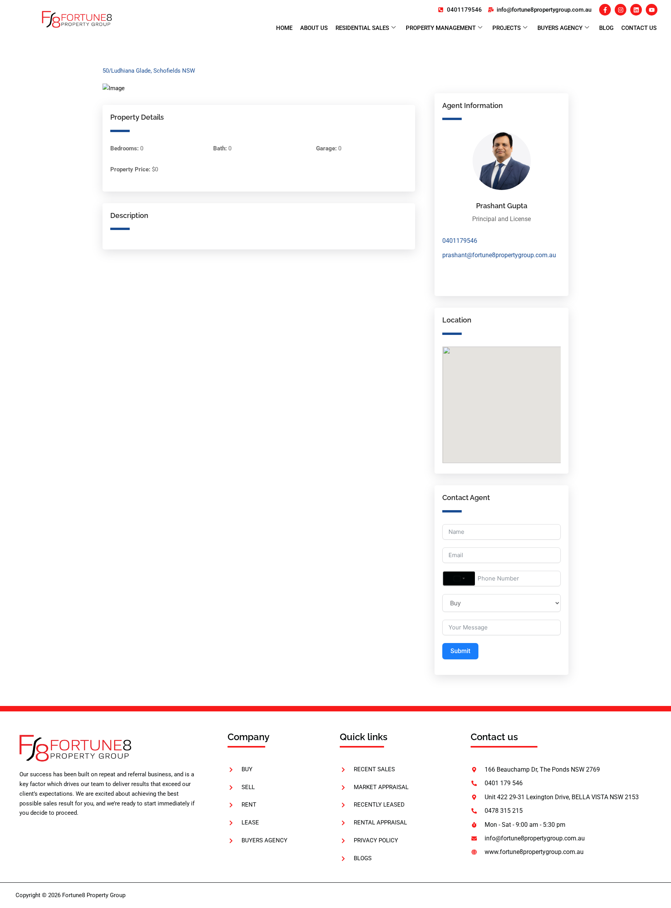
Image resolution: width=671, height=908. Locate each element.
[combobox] (459, 578)
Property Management (441, 27)
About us (314, 27)
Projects (506, 27)
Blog (606, 27)
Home (284, 27)
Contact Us (639, 27)
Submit (460, 651)
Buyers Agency (559, 27)
